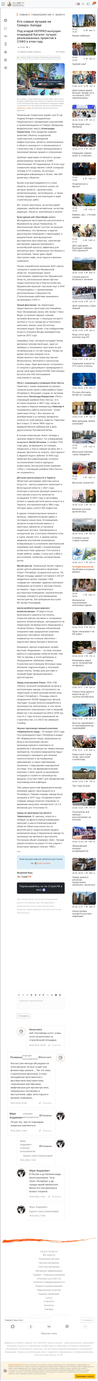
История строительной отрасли (45, 58)
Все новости (49, 1255)
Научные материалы (49, 1263)
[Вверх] (5, 68)
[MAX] (13, 1326)
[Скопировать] (40, 1103)
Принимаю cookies (85, 1376)
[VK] (5, 36)
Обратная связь (49, 1333)
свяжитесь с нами (24, 108)
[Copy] (49, 1045)
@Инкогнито (45, 1057)
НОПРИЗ (23, 58)
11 (84, 59)
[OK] (5, 44)
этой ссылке (43, 863)
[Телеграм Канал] (67, 1326)
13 (84, 30)
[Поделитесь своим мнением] (41, 1003)
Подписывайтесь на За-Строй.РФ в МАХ (40, 888)
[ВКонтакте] (49, 1326)
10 (85, 86)
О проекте (49, 1301)
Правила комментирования (49, 1286)
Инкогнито (35, 1029)
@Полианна (45, 1115)
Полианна (16, 1057)
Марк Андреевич (16, 1115)
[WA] (5, 28)
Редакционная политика (49, 1290)
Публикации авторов (49, 1259)
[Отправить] (5, 60)
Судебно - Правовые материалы (49, 1275)
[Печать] (5, 52)
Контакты (49, 1305)
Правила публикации (49, 1294)
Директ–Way (61, 15)
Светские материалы (48, 1267)
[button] (3, 4)
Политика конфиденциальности (49, 1282)
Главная (23, 15)
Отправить (24, 1016)
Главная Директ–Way (42, 15)
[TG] (5, 20)
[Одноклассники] (31, 1326)
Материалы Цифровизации (49, 1271)
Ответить (56, 1045)
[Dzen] (85, 1326)
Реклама (49, 1309)
